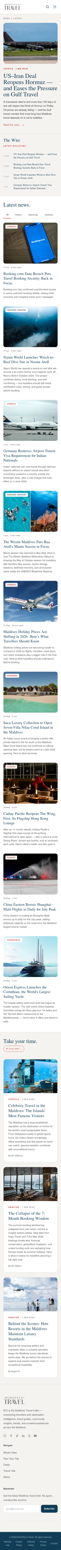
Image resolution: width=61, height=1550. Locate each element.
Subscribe (49, 1508)
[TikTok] (17, 1435)
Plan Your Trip (11, 1458)
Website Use (7, 1543)
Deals (6, 1464)
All (7, 214)
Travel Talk (9, 1470)
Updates (48, 214)
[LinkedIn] (23, 1435)
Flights (18, 214)
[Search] (47, 7)
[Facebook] (11, 1435)
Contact (54, 1543)
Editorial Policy (31, 1543)
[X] (29, 1435)
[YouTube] (35, 1435)
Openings (33, 214)
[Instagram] (4, 1435)
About (6, 1477)
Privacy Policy (43, 1543)
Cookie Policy (19, 1543)
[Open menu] (54, 7)
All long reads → (14, 1048)
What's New (10, 1452)
